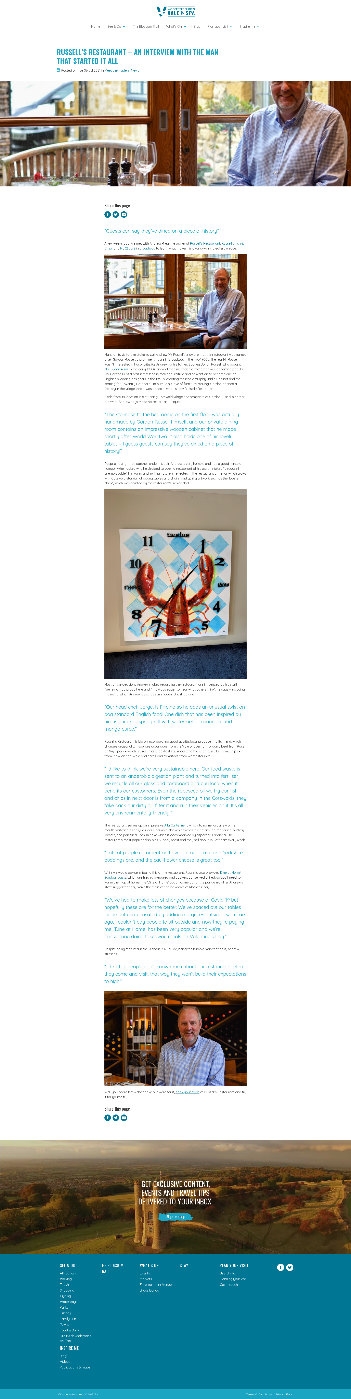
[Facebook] (280, 1270)
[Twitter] (289, 1270)
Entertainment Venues (156, 1285)
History (65, 1313)
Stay (197, 26)
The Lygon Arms (116, 369)
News (135, 70)
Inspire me (69, 1348)
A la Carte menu (176, 825)
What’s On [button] (174, 26)
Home (95, 26)
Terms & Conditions (259, 1394)
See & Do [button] (114, 26)
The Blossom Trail (146, 26)
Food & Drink (69, 1330)
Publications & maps (75, 1367)
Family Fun (68, 1319)
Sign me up (175, 1216)
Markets (146, 1279)
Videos (65, 1362)
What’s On (149, 1265)
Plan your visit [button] (218, 26)
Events (145, 1273)
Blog (63, 1356)
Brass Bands (149, 1290)
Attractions (68, 1273)
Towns (64, 1324)
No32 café (127, 248)
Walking (66, 1279)
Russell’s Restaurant (205, 243)
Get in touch (229, 1285)
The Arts (66, 1285)
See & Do (67, 1265)
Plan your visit (234, 1265)
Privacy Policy (284, 1394)
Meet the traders (117, 70)
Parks (64, 1307)
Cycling (65, 1296)
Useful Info (227, 1273)
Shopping (67, 1290)
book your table (187, 1092)
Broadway (147, 248)
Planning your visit (233, 1279)
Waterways (68, 1302)
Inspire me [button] (247, 26)
